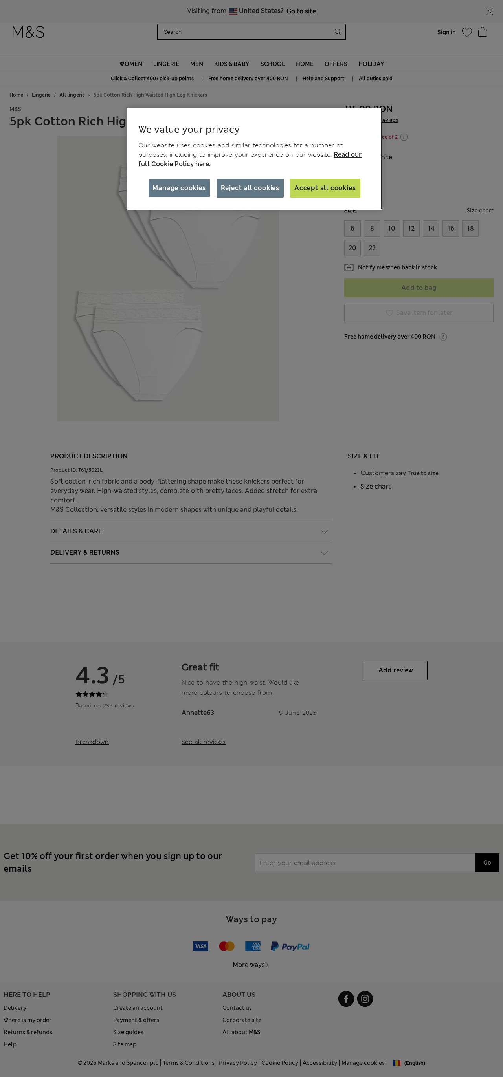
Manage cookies (179, 188)
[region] (254, 159)
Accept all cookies (325, 188)
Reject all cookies (250, 188)
